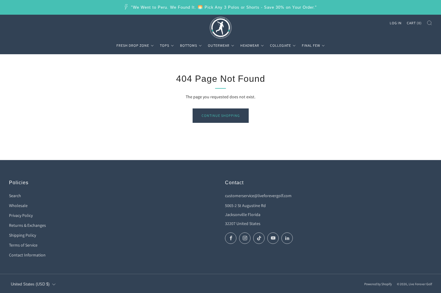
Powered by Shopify (378, 284)
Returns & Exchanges (27, 225)
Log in (396, 23)
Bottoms (188, 45)
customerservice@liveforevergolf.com (258, 195)
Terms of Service (23, 245)
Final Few (311, 45)
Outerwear (219, 45)
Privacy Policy (21, 215)
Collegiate (280, 45)
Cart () (414, 23)
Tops (164, 45)
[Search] (429, 22)
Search (15, 195)
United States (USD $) (30, 284)
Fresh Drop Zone (132, 45)
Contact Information (27, 255)
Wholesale (18, 205)
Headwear (249, 45)
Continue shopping (221, 115)
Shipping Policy (22, 235)
